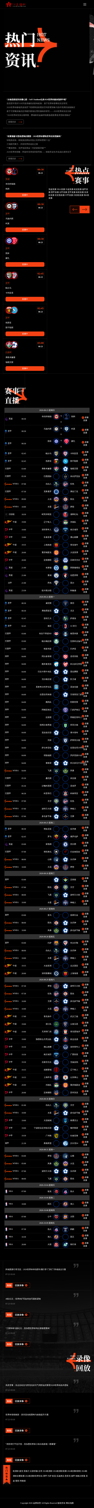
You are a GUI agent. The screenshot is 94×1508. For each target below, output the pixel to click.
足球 (40, 1471)
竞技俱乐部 (47, 733)
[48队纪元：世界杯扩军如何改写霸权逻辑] (18, 1311)
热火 (72, 1191)
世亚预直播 (60, 195)
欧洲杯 (16, 1471)
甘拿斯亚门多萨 (77, 694)
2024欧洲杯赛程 (74, 1471)
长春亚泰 (48, 537)
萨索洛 (73, 618)
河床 (50, 740)
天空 (50, 801)
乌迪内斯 (48, 429)
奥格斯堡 (48, 1143)
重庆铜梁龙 (47, 552)
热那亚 (49, 461)
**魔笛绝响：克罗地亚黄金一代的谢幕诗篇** (26, 148)
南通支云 (74, 1120)
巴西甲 (11, 469)
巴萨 (50, 943)
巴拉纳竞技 (75, 852)
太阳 (72, 1216)
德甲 (10, 1143)
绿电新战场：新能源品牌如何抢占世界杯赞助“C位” (29, 140)
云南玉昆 (74, 1024)
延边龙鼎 (74, 1039)
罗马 (50, 836)
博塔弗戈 (48, 852)
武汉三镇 (74, 1016)
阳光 (72, 499)
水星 (50, 507)
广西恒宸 (74, 1054)
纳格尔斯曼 (80, 1476)
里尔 (72, 583)
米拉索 (73, 778)
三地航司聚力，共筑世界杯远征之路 (22, 144)
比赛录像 (34, 1471)
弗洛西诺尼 (47, 611)
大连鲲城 (48, 1120)
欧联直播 (80, 192)
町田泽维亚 (47, 514)
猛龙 (50, 1191)
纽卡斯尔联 (47, 590)
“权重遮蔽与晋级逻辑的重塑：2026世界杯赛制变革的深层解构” (34, 136)
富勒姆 (49, 844)
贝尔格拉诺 (47, 679)
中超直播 (69, 189)
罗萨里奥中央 (76, 755)
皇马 (50, 915)
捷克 (21, 1471)
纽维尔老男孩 (46, 725)
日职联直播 (78, 195)
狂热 (72, 484)
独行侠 (73, 1244)
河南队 (73, 522)
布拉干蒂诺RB (45, 633)
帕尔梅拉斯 (47, 641)
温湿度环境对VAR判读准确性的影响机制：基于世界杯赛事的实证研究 (37, 103)
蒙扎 (73, 441)
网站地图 (70, 1503)
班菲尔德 (74, 725)
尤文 (72, 611)
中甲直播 (69, 195)
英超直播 (52, 189)
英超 (10, 419)
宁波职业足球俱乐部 (43, 1128)
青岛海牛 (74, 545)
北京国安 (74, 966)
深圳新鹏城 (47, 973)
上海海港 (48, 545)
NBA (10, 1191)
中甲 (10, 529)
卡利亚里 (74, 453)
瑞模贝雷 (74, 469)
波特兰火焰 (47, 809)
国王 (50, 1204)
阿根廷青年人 (76, 717)
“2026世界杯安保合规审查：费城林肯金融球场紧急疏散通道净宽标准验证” (39, 115)
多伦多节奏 (47, 816)
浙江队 (49, 1024)
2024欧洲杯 (48, 1471)
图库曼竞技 (47, 664)
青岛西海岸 (75, 1032)
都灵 (50, 626)
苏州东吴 (74, 1092)
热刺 (73, 416)
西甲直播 (55, 192)
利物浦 (73, 590)
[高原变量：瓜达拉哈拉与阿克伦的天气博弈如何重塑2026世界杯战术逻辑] (18, 1398)
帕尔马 (49, 453)
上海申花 (48, 1077)
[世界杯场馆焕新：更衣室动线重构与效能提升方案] (18, 1427)
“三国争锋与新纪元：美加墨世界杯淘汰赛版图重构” (28, 1328)
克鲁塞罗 (48, 491)
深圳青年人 (47, 530)
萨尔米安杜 (47, 748)
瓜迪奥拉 (60, 1476)
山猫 (50, 859)
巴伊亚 (73, 649)
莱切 (72, 603)
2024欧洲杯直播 (60, 1471)
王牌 (72, 816)
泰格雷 (49, 763)
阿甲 (10, 656)
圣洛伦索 (74, 687)
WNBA (15, 484)
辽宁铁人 (48, 522)
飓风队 (49, 702)
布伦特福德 (47, 416)
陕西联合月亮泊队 (44, 1039)
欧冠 (54, 1476)
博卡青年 (74, 733)
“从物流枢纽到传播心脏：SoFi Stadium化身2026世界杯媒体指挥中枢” (37, 99)
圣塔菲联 (74, 656)
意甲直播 (71, 192)
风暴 (72, 771)
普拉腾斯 (74, 672)
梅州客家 (74, 1128)
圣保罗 (73, 786)
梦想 (72, 507)
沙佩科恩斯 (47, 786)
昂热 (50, 583)
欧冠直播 (78, 189)
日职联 (11, 514)
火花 (50, 499)
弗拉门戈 (74, 491)
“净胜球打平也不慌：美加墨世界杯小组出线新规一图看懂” (31, 1444)
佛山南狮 (74, 537)
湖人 (72, 1204)
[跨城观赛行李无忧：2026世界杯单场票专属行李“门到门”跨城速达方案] (18, 1282)
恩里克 (68, 1476)
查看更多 (12, 122)
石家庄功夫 (75, 560)
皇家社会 (74, 915)
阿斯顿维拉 (75, 568)
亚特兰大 (48, 618)
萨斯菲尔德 (75, 740)
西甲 (10, 879)
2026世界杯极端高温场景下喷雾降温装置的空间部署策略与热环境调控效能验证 (41, 107)
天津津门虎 (47, 1032)
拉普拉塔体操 (46, 694)
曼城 (50, 575)
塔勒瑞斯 (48, 755)
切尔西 (73, 844)
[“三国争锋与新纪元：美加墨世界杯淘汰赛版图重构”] (18, 1341)
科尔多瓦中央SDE (78, 763)
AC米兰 (73, 626)
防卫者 (73, 679)
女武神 (73, 859)
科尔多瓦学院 (76, 664)
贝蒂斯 (73, 880)
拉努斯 (49, 717)
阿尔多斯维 (47, 656)
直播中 (25, 195)
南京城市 (74, 530)
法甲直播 (63, 192)
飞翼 (50, 771)
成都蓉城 (48, 1070)
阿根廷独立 (47, 710)
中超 (14, 522)
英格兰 (26, 1471)
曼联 (17, 1481)
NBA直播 (61, 189)
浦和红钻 (74, 514)
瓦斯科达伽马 (76, 641)
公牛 (50, 1216)
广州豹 (49, 1136)
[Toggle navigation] (85, 4)
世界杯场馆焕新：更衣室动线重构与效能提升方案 (27, 1415)
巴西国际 (48, 476)
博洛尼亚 (48, 829)
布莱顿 (49, 568)
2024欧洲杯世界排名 (34, 1476)
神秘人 (73, 809)
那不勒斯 (74, 461)
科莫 (73, 429)
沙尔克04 (74, 1143)
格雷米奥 (74, 633)
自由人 (49, 484)
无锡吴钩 (74, 1062)
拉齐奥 (73, 829)
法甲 (9, 583)
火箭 (50, 1244)
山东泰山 (74, 1077)
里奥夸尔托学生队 (44, 687)
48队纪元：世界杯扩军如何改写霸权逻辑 (23, 1299)
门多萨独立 (75, 710)
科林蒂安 (74, 793)
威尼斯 (49, 603)
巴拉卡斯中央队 (45, 672)
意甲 (9, 431)
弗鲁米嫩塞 (47, 469)
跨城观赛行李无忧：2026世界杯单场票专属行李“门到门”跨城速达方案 (36, 1269)
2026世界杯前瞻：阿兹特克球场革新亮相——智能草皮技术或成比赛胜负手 (39, 152)
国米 (50, 441)
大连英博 (74, 552)
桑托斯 (49, 778)
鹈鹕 (72, 1229)
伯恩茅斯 (74, 575)
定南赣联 (48, 560)
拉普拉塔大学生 (77, 748)
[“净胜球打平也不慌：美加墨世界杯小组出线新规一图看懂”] (18, 1457)
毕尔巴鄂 (74, 943)
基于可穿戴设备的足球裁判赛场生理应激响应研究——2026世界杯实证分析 (39, 111)
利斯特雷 (74, 702)
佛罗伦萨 (74, 836)
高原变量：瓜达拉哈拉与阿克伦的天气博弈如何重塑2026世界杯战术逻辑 (37, 1385)
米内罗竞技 (75, 476)
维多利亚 (48, 649)
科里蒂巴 (48, 793)
